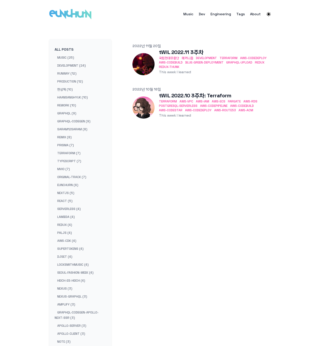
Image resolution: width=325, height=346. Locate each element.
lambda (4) (66, 217)
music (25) (65, 58)
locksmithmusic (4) (73, 265)
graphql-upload (239, 62)
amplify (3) (66, 304)
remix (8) (64, 137)
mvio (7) (63, 169)
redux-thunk (169, 67)
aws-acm (246, 110)
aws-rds (250, 101)
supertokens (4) (70, 249)
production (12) (70, 81)
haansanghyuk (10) (72, 97)
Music (188, 14)
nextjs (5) (65, 193)
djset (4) (64, 257)
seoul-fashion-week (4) (75, 273)
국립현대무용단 (169, 58)
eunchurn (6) (67, 185)
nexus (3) (64, 288)
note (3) (64, 342)
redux (259, 62)
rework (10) (66, 105)
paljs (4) (64, 233)
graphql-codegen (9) (73, 121)
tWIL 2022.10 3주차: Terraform (195, 95)
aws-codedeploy (253, 58)
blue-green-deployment (204, 62)
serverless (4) (69, 209)
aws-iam (202, 101)
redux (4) (64, 225)
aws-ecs (218, 101)
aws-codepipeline (214, 106)
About (255, 14)
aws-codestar (170, 110)
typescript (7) (69, 161)
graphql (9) (66, 113)
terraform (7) (68, 153)
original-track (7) (71, 177)
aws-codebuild (171, 62)
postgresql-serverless (178, 106)
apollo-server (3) (71, 326)
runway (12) (66, 73)
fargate (234, 101)
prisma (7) (65, 145)
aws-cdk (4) (66, 241)
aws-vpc (186, 101)
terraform (228, 58)
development (206, 58)
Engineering (220, 14)
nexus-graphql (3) (72, 296)
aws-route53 (225, 110)
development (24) (71, 65)
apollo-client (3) (71, 334)
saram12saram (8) (72, 129)
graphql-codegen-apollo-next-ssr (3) (77, 315)
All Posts (64, 49)
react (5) (65, 201)
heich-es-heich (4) (71, 281)
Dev (202, 14)
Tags (240, 14)
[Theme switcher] (268, 14)
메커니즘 (187, 58)
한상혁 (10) (65, 89)
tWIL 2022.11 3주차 (181, 52)
